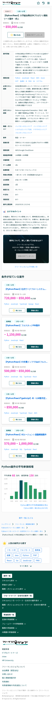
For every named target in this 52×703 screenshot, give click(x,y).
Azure (43, 78)
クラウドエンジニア (40, 129)
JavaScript (25, 78)
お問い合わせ (7, 674)
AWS (37, 78)
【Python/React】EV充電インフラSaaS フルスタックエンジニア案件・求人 (26, 362)
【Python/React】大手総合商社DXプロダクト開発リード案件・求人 (25, 17)
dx (34, 81)
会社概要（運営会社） (11, 670)
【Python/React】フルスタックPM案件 (22, 325)
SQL (21, 376)
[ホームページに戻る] (11, 3)
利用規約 (5, 681)
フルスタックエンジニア (23, 133)
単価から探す (7, 584)
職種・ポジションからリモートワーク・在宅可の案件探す (24, 606)
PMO (38, 560)
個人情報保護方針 (9, 677)
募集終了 (8, 11)
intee (4, 656)
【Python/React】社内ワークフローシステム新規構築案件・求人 (25, 289)
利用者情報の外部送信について (14, 685)
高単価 (8, 321)
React (33, 78)
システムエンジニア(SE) (23, 129)
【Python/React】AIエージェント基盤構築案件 (25, 434)
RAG (30, 81)
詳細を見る (35, 310)
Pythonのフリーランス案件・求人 (13, 528)
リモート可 (21, 11)
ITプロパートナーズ (10, 652)
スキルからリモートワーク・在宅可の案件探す (20, 600)
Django (31, 304)
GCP (16, 81)
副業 (8, 555)
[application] (26, 490)
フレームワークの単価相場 (12, 623)
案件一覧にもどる (26, 518)
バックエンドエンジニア (23, 126)
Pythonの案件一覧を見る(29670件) (36, 508)
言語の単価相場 (8, 619)
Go (17, 560)
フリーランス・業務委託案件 (25, 524)
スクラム (39, 81)
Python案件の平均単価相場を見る (34, 505)
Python (17, 78)
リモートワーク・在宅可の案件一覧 (18, 595)
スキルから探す (8, 580)
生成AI (22, 81)
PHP (35, 555)
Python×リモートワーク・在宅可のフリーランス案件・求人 (22, 531)
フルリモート (25, 550)
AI (26, 81)
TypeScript (23, 304)
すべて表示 (24, 566)
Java (16, 555)
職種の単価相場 (8, 628)
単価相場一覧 (9, 614)
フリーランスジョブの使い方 (26, 266)
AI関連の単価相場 (9, 632)
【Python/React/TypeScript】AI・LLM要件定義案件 (26, 398)
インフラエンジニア (40, 126)
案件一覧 (7, 575)
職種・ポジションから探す (12, 589)
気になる (17, 35)
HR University (8, 660)
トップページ (6, 524)
